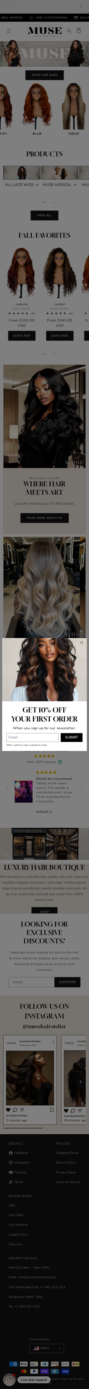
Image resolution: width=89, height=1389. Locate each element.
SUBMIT (71, 737)
